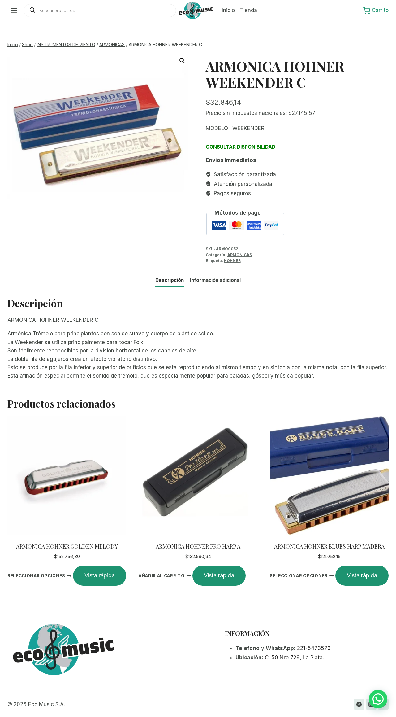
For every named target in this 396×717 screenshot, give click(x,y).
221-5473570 (314, 648)
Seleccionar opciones (36, 575)
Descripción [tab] (169, 280)
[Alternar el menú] (13, 10)
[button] (182, 60)
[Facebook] (359, 704)
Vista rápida (99, 575)
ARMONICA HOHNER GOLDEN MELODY (67, 546)
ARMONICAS (239, 254)
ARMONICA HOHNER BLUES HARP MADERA (329, 546)
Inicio (228, 10)
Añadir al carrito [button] (162, 575)
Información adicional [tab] (215, 280)
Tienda (248, 10)
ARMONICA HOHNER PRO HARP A (198, 546)
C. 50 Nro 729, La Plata (294, 657)
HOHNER (232, 260)
